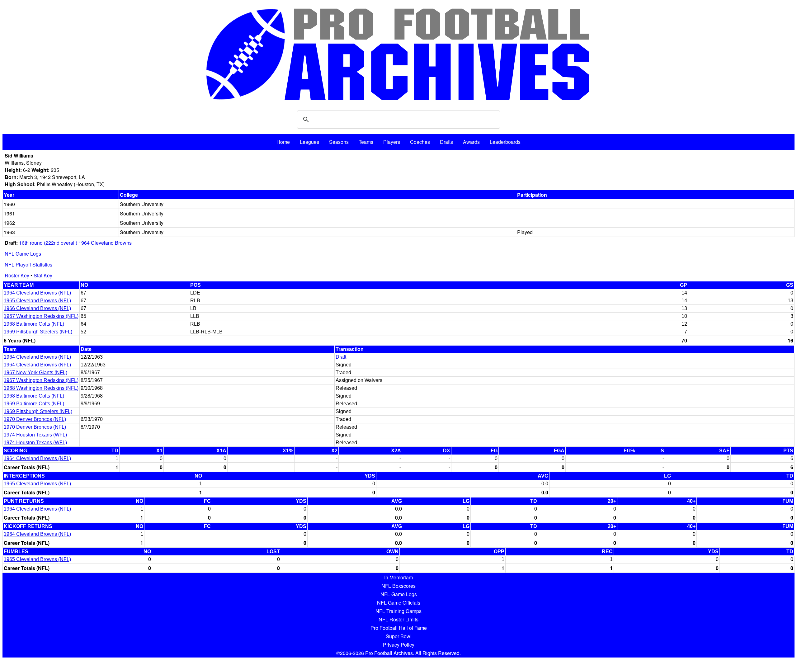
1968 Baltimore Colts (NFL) (34, 324)
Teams (366, 141)
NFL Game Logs (23, 253)
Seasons (339, 141)
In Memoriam (398, 577)
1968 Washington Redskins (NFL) (41, 388)
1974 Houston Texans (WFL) (35, 434)
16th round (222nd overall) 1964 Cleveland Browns (75, 242)
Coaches (420, 141)
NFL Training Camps (398, 611)
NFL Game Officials (398, 602)
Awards (471, 141)
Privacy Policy (398, 644)
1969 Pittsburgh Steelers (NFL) (38, 331)
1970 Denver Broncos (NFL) (35, 419)
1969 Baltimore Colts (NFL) (34, 403)
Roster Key (17, 275)
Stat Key (43, 275)
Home (283, 141)
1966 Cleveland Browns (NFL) (37, 308)
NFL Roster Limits (398, 619)
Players (391, 141)
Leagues (309, 141)
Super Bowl (399, 636)
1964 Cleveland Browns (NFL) (37, 292)
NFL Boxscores (398, 585)
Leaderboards (505, 141)
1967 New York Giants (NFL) (35, 372)
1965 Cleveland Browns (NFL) (37, 300)
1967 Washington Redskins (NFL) (41, 316)
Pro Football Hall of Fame (398, 627)
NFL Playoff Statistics (28, 264)
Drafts (446, 141)
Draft (341, 357)
